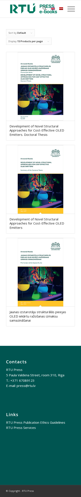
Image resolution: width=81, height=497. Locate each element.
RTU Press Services (21, 427)
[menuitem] (42, 9)
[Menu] (69, 9)
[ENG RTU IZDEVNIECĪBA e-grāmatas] (33, 9)
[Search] (42, 9)
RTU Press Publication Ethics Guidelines (35, 422)
